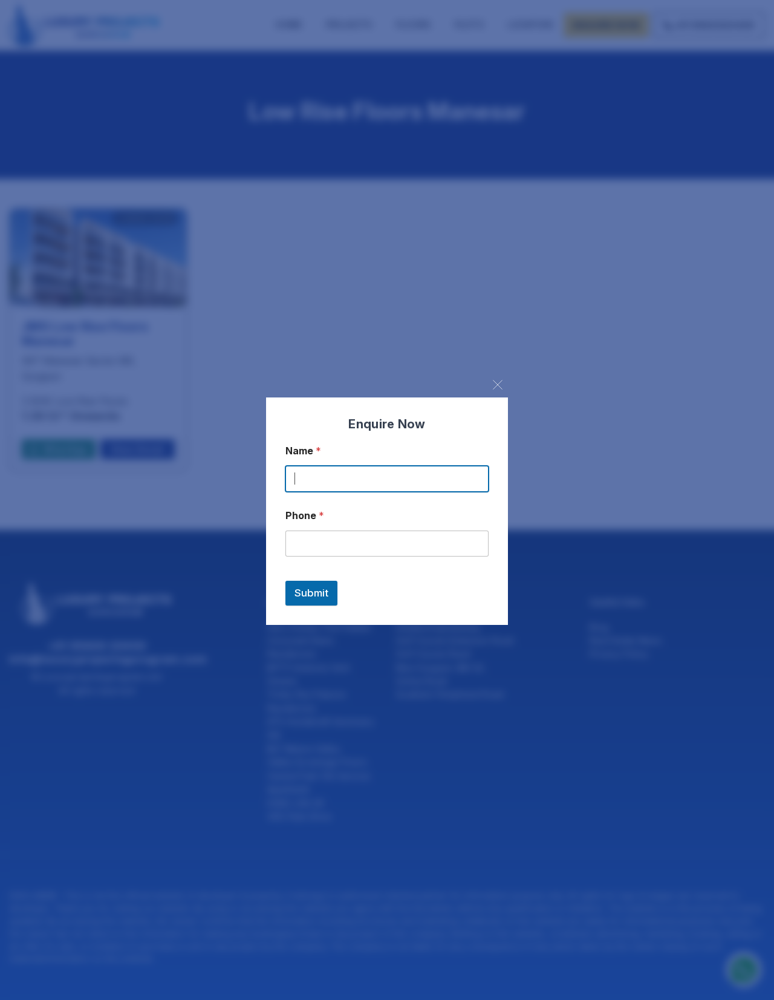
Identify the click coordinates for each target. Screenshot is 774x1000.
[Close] (497, 384)
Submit (311, 593)
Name (303, 451)
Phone (304, 515)
